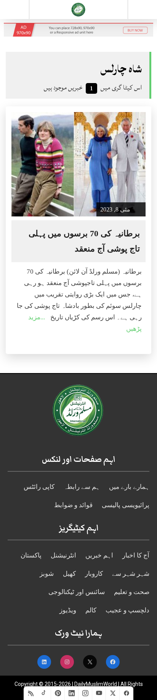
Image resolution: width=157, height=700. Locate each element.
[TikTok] (44, 693)
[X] (113, 693)
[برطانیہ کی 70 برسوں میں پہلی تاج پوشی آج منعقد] (78, 164)
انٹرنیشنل (63, 555)
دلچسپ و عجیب (127, 610)
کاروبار (94, 573)
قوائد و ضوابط (73, 505)
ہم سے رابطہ (82, 486)
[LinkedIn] (71, 693)
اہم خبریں (99, 555)
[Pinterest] (58, 693)
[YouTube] (99, 693)
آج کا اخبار (135, 555)
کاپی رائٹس (39, 486)
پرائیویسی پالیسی (125, 505)
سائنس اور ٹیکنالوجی (76, 592)
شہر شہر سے (130, 573)
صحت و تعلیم (131, 592)
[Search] (142, 11)
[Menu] (14, 9)
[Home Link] (78, 9)
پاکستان (31, 555)
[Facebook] (126, 693)
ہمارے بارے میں (129, 486)
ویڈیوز (67, 610)
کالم (90, 610)
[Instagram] (85, 693)
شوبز (47, 573)
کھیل (69, 573)
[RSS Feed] (30, 693)
